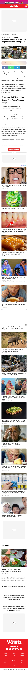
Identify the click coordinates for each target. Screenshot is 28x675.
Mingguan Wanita (5, 34)
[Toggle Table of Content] (22, 63)
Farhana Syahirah (11, 590)
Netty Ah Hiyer (6, 43)
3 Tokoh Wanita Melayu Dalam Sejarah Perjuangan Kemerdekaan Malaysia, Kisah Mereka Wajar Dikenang (14, 597)
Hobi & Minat (14, 34)
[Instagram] (10, 649)
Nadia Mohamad (5, 575)
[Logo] (14, 6)
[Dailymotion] (21, 649)
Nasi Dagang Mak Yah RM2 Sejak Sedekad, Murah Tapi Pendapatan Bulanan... (11, 571)
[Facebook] (7, 649)
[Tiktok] (15, 649)
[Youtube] (18, 649)
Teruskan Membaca (14, 149)
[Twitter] (13, 649)
